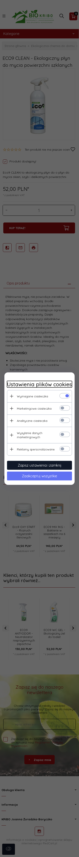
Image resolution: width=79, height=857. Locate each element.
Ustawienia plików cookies (39, 384)
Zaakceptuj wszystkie (39, 476)
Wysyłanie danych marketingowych (29, 435)
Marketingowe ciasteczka (34, 408)
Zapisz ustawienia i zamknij (39, 465)
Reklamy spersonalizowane (36, 449)
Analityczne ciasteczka (32, 420)
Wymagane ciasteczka (32, 396)
